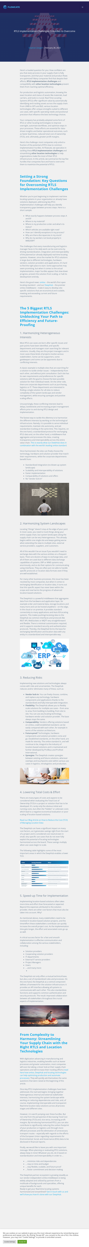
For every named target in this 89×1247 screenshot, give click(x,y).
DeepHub (49, 285)
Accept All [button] (22, 1242)
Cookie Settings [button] (9, 1242)
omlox (42, 282)
